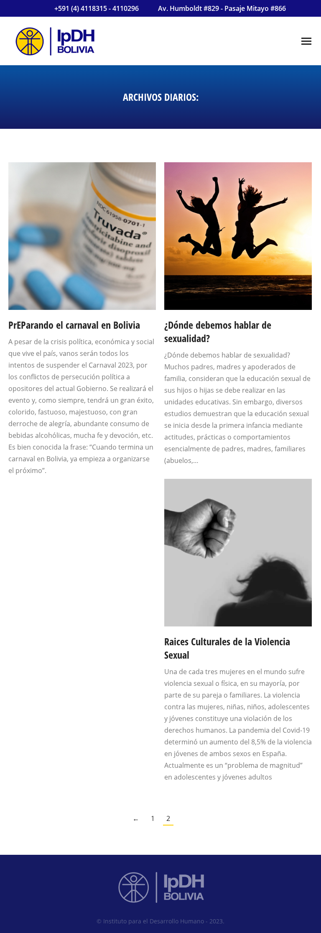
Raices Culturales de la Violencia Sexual (227, 648)
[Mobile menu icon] (306, 41)
